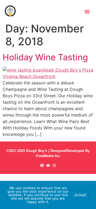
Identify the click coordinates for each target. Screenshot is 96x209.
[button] (87, 12)
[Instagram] (54, 165)
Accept (80, 195)
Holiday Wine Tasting (45, 57)
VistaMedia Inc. (48, 156)
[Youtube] (48, 165)
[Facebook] (42, 165)
